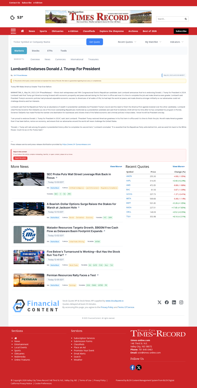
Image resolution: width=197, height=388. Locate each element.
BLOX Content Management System (142, 380)
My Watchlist (151, 41)
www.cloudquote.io (115, 300)
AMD (128, 185)
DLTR (95, 265)
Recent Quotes (125, 41)
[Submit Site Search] (185, 19)
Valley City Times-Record (37, 380)
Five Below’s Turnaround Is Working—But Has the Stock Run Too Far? (83, 253)
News (47, 59)
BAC (56, 194)
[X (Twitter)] (159, 306)
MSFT (128, 203)
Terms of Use (85, 380)
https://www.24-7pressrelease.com (76, 144)
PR (106, 285)
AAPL (128, 180)
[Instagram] (181, 306)
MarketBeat (55, 188)
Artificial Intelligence (76, 188)
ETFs (49, 50)
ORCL (128, 212)
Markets (19, 50)
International (77, 59)
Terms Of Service (126, 307)
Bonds (71, 217)
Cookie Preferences (43, 383)
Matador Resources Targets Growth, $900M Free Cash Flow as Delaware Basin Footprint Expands (82, 229)
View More (115, 166)
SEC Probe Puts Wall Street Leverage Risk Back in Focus (79, 176)
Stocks (35, 50)
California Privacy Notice (21, 383)
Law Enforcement (92, 188)
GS (64, 194)
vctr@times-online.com (149, 352)
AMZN (129, 176)
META (128, 198)
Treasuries (93, 59)
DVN (88, 285)
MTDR (97, 241)
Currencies (60, 59)
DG (90, 265)
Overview (35, 59)
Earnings (72, 285)
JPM (69, 194)
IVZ (105, 217)
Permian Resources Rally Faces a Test (73, 275)
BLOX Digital (168, 380)
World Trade (73, 265)
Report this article (20, 158)
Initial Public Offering (76, 241)
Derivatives (80, 217)
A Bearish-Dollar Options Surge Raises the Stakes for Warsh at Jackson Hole (81, 205)
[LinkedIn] (174, 306)
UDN (110, 217)
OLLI (106, 265)
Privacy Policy (107, 307)
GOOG (129, 194)
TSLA (128, 216)
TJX (111, 265)
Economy (89, 217)
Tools (63, 50)
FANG (94, 285)
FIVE (101, 265)
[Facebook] (167, 306)
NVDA (128, 207)
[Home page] (98, 16)
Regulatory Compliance (109, 188)
